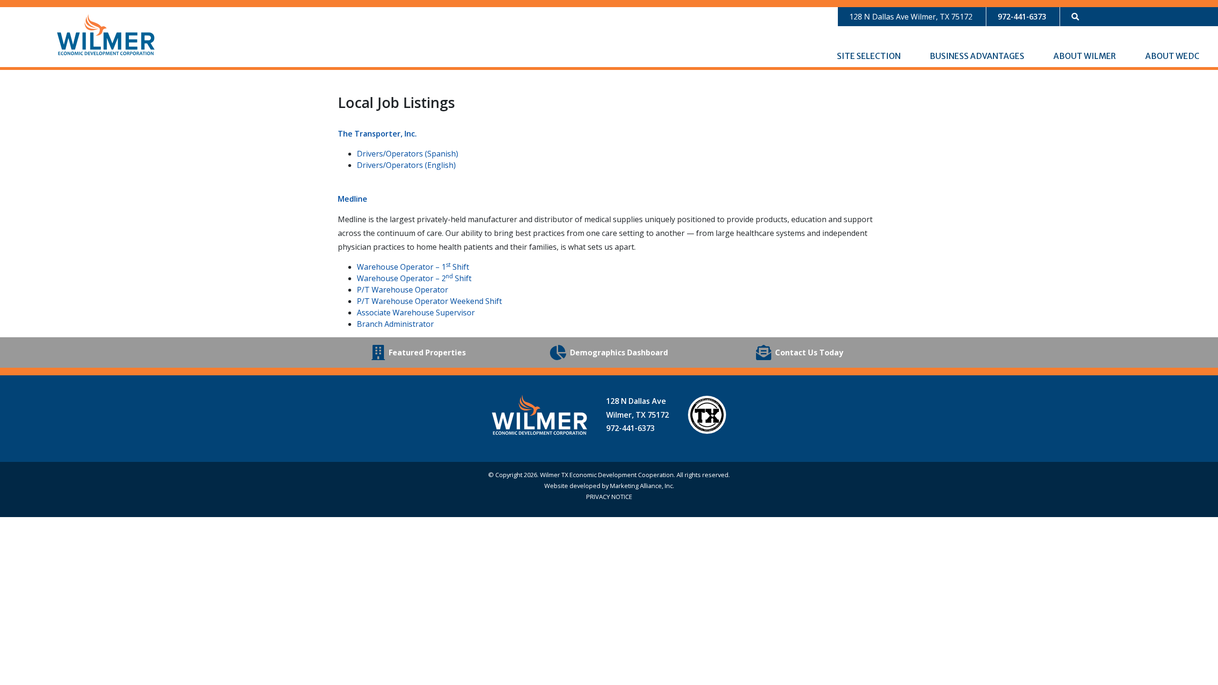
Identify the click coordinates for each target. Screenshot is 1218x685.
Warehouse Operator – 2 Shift (414, 278)
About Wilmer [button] (1085, 56)
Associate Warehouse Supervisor (416, 312)
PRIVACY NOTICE (609, 496)
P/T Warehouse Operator (402, 289)
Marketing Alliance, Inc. (642, 485)
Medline (352, 199)
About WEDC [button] (1173, 56)
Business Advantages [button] (978, 56)
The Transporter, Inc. (377, 133)
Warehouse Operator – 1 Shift (413, 267)
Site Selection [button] (869, 56)
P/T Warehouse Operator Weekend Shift (429, 301)
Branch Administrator (395, 324)
